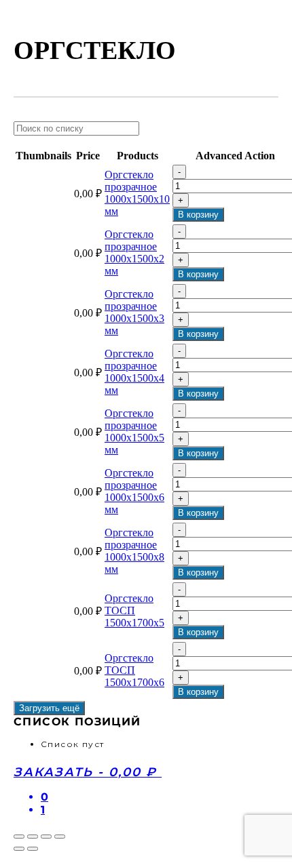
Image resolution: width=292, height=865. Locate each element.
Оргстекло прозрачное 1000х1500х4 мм (134, 372)
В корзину (198, 214)
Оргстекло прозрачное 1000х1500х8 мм (134, 551)
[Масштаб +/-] (59, 836)
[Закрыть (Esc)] (19, 836)
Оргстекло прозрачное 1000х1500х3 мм (134, 312)
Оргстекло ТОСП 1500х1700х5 (134, 610)
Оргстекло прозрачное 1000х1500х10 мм (137, 193)
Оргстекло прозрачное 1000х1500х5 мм (134, 431)
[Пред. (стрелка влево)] (19, 849)
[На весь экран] (46, 836)
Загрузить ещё (49, 708)
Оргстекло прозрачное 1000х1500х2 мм (134, 252)
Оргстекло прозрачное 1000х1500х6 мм (134, 491)
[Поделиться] (32, 836)
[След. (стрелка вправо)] (32, 849)
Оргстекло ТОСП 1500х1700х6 (134, 670)
